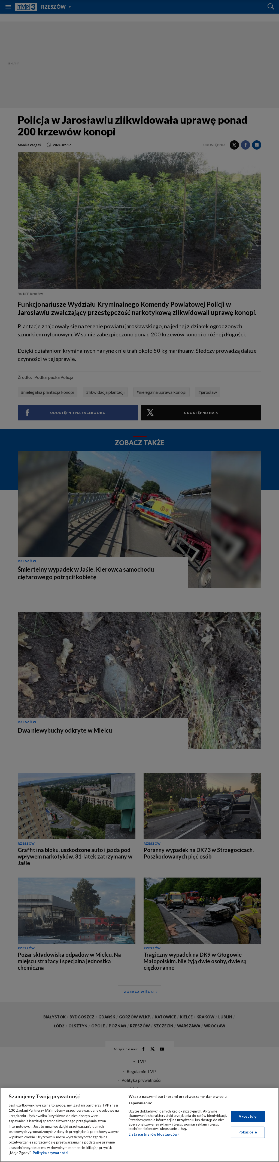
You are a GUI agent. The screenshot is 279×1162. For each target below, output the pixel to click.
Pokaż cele (247, 1132)
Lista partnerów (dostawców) (153, 1134)
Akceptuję (247, 1116)
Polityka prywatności (50, 1153)
